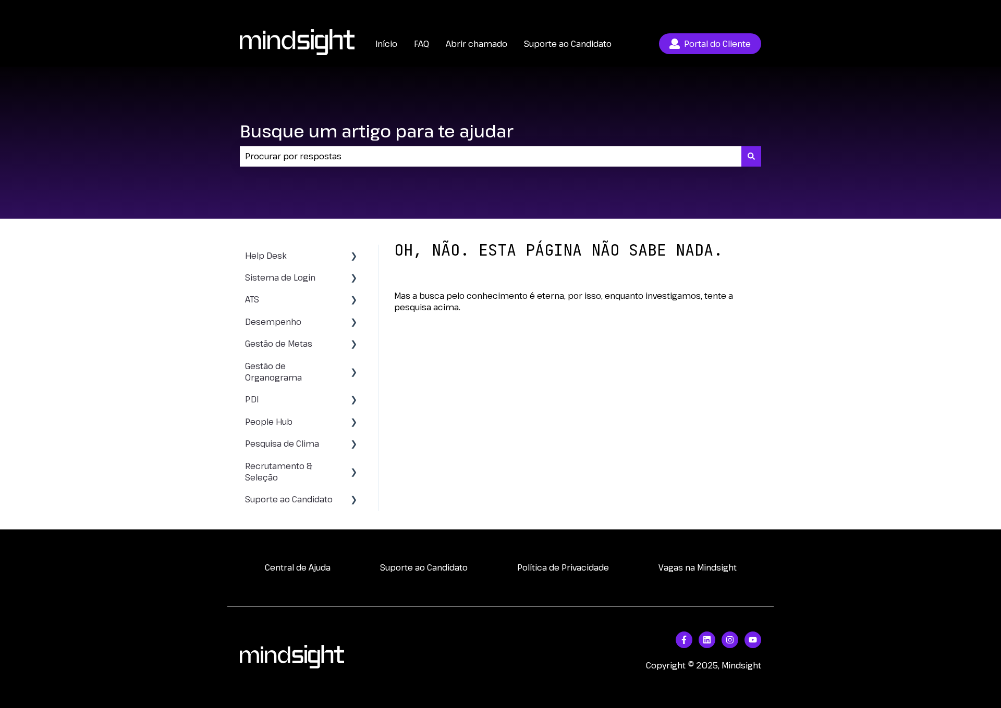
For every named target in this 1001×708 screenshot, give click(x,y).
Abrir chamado (730, 10)
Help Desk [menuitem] (266, 255)
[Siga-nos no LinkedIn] (707, 639)
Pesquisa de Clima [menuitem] (282, 443)
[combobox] (490, 156)
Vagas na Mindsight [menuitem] (697, 567)
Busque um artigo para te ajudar (377, 131)
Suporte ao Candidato (568, 43)
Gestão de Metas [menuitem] (278, 343)
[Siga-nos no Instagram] (730, 639)
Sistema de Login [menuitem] (280, 277)
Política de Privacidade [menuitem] (563, 567)
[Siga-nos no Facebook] (684, 639)
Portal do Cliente (717, 43)
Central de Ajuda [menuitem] (298, 567)
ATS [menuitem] (252, 299)
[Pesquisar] (751, 156)
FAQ (421, 43)
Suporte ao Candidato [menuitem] (289, 499)
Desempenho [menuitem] (273, 321)
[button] (354, 256)
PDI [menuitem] (252, 399)
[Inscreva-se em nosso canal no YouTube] (752, 639)
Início (386, 43)
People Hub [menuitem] (268, 421)
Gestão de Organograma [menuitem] (273, 371)
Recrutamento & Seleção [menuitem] (278, 471)
